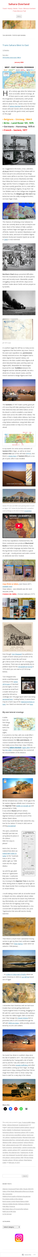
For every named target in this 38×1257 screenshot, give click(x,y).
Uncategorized (23, 1125)
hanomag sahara (8, 1132)
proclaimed (12, 826)
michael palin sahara (22, 1140)
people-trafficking (22, 1065)
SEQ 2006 (8, 750)
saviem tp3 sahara (27, 1150)
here (31, 704)
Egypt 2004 (26, 748)
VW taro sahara (18, 1160)
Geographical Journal (25, 667)
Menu (19, 16)
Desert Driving (23, 1018)
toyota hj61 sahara (22, 1155)
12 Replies (6, 50)
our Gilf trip (25, 977)
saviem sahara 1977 (13, 1150)
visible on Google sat (23, 806)
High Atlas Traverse (9, 1206)
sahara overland (17, 1142)
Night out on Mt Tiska (9, 1211)
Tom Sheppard (17, 654)
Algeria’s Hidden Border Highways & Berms (16, 1204)
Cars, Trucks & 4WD (24, 1122)
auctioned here (8, 699)
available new (7, 586)
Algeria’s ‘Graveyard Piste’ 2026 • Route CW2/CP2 (18, 1189)
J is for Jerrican (7, 1214)
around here (27, 511)
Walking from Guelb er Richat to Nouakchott (16, 1196)
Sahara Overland (19, 4)
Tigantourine (24, 1152)
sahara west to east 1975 (14, 1145)
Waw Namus (18, 944)
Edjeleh (9, 1130)
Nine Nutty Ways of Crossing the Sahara (15, 1209)
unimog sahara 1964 (16, 1157)
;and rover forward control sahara (18, 1127)
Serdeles (5, 1152)
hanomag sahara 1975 (21, 1132)
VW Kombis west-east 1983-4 (12, 57)
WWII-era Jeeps (13, 1023)
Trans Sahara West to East (16, 45)
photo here (12, 456)
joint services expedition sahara (16, 1135)
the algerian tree (14, 1152)
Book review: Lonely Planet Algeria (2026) (15, 1201)
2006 (5, 239)
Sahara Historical (12, 1125)
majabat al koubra (16, 1137)
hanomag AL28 (26, 1130)
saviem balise (17, 1147)
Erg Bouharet (16, 1130)
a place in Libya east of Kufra (16, 974)
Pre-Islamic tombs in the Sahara (13, 1199)
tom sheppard (10, 1155)
